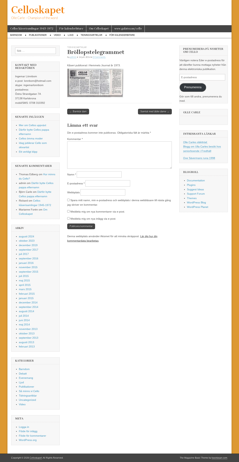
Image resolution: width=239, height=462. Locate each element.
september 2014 (28, 306)
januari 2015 (26, 298)
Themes (192, 198)
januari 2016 (26, 262)
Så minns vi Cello (29, 391)
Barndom (16, 35)
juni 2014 (24, 320)
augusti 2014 (26, 311)
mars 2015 (25, 289)
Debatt (23, 373)
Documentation (196, 180)
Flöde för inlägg (28, 431)
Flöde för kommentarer (32, 435)
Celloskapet (38, 10)
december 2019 (28, 245)
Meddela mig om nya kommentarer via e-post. (97, 211)
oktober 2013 (27, 333)
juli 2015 (24, 275)
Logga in (24, 426)
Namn (71, 174)
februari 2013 (27, 346)
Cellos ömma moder (31, 138)
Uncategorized (27, 399)
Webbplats (73, 192)
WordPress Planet (197, 206)
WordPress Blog (196, 202)
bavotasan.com (219, 458)
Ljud (71, 35)
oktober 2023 (27, 240)
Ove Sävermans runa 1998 (199, 158)
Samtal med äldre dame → (154, 111)
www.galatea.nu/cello (128, 28)
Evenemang (26, 377)
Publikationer (38, 35)
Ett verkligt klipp (28, 151)
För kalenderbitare (71, 28)
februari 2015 (27, 293)
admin (73, 57)
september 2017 (28, 249)
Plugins (191, 184)
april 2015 (25, 284)
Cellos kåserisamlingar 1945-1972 (31, 28)
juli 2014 (24, 315)
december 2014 (28, 302)
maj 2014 (24, 324)
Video (57, 35)
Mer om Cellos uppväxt (32, 125)
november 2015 (28, 267)
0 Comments (99, 57)
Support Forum (196, 193)
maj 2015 (24, 280)
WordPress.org (28, 439)
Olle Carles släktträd (195, 142)
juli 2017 (24, 253)
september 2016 (28, 258)
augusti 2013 (26, 342)
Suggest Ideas (195, 189)
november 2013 (28, 328)
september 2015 (28, 271)
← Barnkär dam (78, 111)
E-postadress (76, 183)
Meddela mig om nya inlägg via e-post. (93, 218)
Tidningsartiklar (91, 35)
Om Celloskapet (99, 28)
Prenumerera (192, 87)
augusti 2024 (26, 236)
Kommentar (75, 139)
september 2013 (28, 337)
